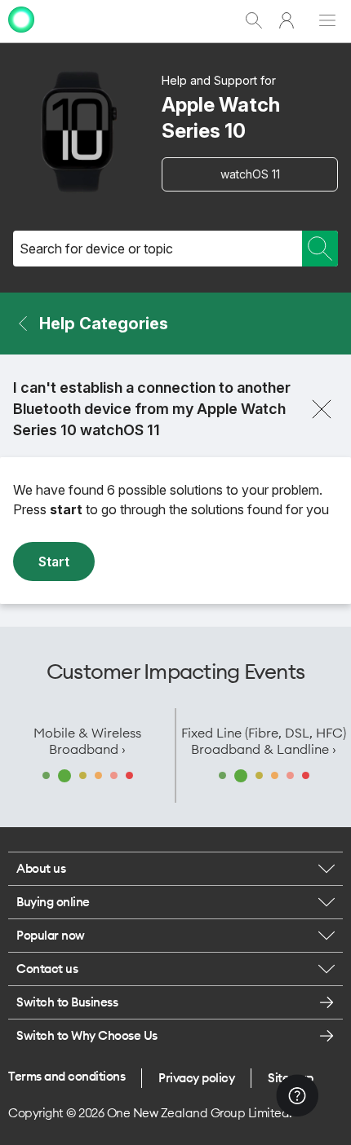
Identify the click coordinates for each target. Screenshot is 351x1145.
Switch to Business (67, 1002)
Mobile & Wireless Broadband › (87, 740)
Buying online (53, 901)
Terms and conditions (66, 1076)
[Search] (320, 248)
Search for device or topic (96, 248)
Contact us (47, 968)
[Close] (321, 409)
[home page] (21, 35)
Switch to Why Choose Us (87, 1035)
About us (40, 868)
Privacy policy (196, 1078)
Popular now (50, 935)
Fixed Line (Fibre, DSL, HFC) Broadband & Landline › (263, 740)
